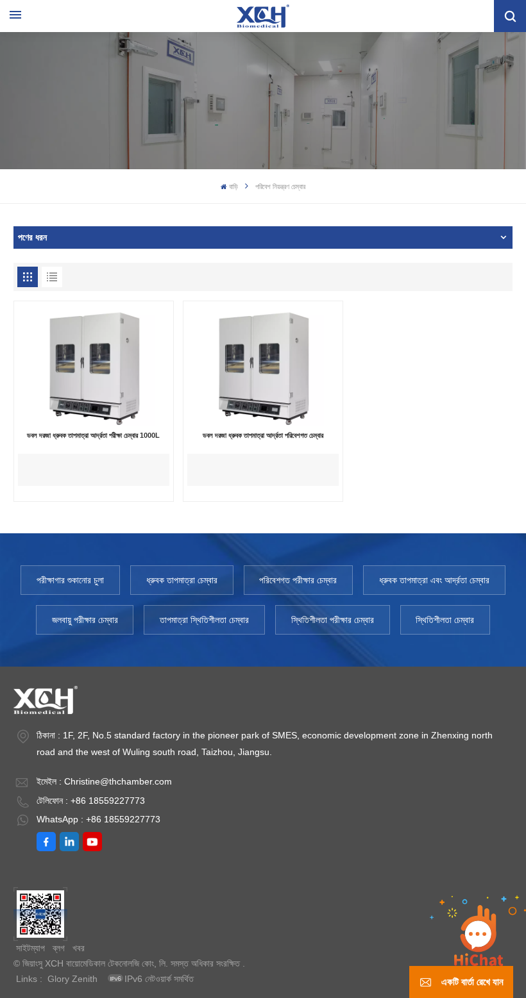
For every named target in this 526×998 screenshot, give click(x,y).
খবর (78, 948)
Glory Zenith (72, 979)
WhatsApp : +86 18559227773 (98, 819)
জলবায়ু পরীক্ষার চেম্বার (85, 620)
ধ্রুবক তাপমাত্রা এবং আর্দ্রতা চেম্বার (434, 580)
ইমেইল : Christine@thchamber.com (104, 781)
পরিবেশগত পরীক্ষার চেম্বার (298, 580)
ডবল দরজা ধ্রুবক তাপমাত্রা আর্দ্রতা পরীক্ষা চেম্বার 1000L (93, 435)
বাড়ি (233, 186)
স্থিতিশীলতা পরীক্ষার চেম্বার (332, 620)
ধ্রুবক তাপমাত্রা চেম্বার (181, 580)
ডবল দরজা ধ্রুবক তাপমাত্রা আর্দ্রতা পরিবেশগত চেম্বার (263, 435)
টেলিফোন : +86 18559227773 (91, 800)
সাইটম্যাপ (30, 948)
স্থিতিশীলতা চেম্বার (445, 620)
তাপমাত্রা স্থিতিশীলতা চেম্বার (204, 620)
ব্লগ (59, 948)
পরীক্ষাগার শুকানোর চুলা (70, 580)
